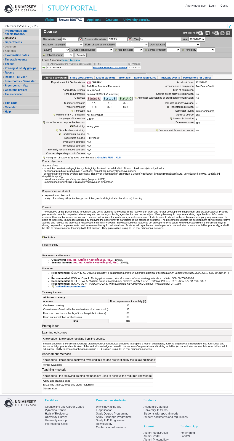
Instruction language (54, 44)
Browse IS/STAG (70, 19)
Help (8, 111)
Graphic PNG (105, 157)
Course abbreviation (96, 39)
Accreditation (157, 44)
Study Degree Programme (112, 413)
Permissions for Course (197, 77)
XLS (118, 157)
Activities (50, 237)
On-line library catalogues (70, 286)
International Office (56, 423)
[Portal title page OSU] (76, 8)
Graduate (112, 19)
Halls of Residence (57, 413)
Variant (136, 64)
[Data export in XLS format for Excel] (207, 33)
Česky (224, 5)
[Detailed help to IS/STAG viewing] (228, 33)
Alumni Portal (152, 436)
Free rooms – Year (17, 85)
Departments (13, 42)
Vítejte (49, 19)
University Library (56, 417)
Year (185, 39)
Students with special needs (161, 413)
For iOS (185, 436)
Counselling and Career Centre (64, 406)
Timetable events (16, 59)
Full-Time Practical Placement (110, 67)
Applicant (94, 19)
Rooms (9, 72)
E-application (104, 410)
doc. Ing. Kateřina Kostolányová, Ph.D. (90, 259)
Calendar (11, 107)
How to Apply (104, 423)
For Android (188, 432)
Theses (9, 64)
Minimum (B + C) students (70, 114)
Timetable (124, 77)
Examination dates (17, 55)
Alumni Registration (156, 432)
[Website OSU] (23, 8)
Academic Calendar (156, 406)
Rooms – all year (16, 77)
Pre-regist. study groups (20, 68)
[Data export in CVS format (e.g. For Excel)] (215, 33)
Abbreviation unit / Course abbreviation (71, 64)
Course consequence (84, 49)
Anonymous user (196, 5)
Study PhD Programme (110, 420)
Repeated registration (182, 106)
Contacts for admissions (111, 427)
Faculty (47, 49)
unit (52, 39)
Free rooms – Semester (20, 81)
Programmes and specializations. (16, 32)
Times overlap (14, 94)
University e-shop (56, 420)
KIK (89, 82)
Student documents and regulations (166, 417)
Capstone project (16, 90)
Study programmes (81, 77)
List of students (105, 77)
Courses (10, 38)
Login (212, 5)
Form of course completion (100, 44)
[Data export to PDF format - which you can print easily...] (199, 33)
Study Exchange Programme (114, 417)
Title (136, 39)
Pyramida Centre (55, 410)
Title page (11, 103)
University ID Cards (156, 410)
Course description (55, 77)
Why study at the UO (108, 406)
